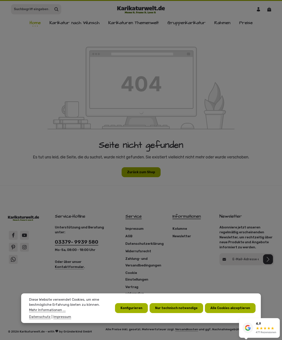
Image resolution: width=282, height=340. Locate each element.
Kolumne (180, 229)
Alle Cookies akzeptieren (230, 308)
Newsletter (182, 236)
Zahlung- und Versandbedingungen (143, 262)
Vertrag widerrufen (134, 290)
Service (133, 216)
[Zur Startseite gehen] (141, 9)
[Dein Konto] (258, 9)
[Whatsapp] (13, 259)
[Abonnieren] (268, 259)
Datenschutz (40, 317)
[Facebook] (13, 235)
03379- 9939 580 (76, 242)
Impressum (134, 229)
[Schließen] (276, 322)
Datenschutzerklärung (144, 244)
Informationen (187, 216)
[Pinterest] (13, 247)
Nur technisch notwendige (176, 308)
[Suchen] (56, 9)
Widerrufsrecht (138, 251)
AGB (128, 236)
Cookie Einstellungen (136, 276)
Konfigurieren (131, 308)
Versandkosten (186, 329)
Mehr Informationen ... (47, 310)
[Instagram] (24, 247)
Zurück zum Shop (141, 172)
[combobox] (31, 9)
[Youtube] (24, 235)
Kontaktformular (69, 267)
